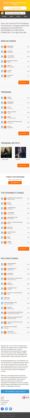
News (2, 399)
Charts (11, 16)
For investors (4, 402)
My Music (4, 16)
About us (3, 404)
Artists (18, 16)
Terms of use (4, 416)
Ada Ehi (18, 159)
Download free (15, 182)
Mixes (25, 16)
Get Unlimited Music (15, 8)
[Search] (23, 13)
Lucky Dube (5, 159)
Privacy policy (12, 416)
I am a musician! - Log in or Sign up (15, 391)
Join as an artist (5, 400)
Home (2, 397)
